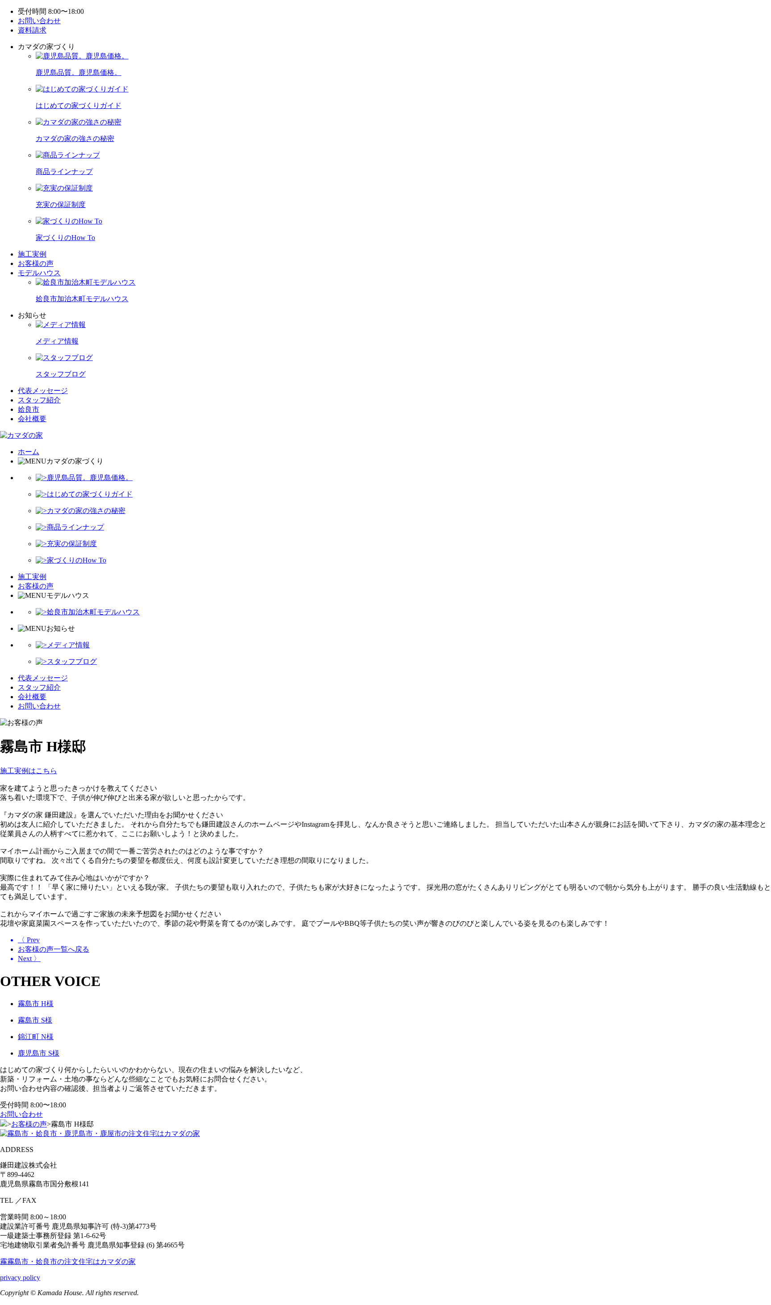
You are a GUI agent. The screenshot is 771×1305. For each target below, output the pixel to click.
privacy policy (20, 1277)
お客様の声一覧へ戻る (53, 949)
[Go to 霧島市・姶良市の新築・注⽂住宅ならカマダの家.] (3, 1124)
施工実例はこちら (28, 771)
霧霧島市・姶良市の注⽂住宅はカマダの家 (68, 1261)
